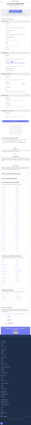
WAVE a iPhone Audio (19, 269)
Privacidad (2, 410)
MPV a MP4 (3, 206)
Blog (1, 408)
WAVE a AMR (17, 280)
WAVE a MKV (17, 264)
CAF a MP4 (3, 244)
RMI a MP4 (17, 248)
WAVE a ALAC (4, 280)
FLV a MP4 (3, 215)
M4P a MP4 (3, 250)
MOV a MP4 (17, 213)
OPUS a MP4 (4, 239)
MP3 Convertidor (3, 350)
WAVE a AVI (3, 262)
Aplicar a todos (14, 121)
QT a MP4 (17, 193)
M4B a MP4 (3, 237)
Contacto (2, 413)
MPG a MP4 (17, 195)
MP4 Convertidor (4, 186)
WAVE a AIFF (3, 284)
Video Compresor (4, 296)
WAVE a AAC (17, 282)
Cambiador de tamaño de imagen (5, 394)
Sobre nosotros (3, 407)
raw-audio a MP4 (18, 233)
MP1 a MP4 (17, 244)
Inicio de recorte (7, 97)
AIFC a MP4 (3, 246)
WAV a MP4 (3, 228)
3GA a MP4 (17, 250)
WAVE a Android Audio (19, 271)
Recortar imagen (3, 395)
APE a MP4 (17, 237)
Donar (1, 409)
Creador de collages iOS (4, 402)
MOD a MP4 (17, 191)
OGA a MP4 (17, 235)
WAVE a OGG (17, 273)
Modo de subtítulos (7, 87)
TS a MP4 (17, 204)
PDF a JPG (2, 360)
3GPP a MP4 (3, 197)
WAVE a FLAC (17, 275)
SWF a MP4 (3, 191)
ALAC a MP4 (17, 226)
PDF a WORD (2, 368)
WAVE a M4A (4, 275)
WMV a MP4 (17, 215)
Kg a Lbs (2, 386)
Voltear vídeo (7, 47)
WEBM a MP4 (17, 217)
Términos (2, 411)
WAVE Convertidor (4, 260)
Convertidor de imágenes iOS (4, 405)
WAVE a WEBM (4, 264)
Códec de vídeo (7, 23)
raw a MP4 (17, 246)
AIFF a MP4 (17, 222)
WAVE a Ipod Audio (4, 271)
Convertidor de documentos (4, 372)
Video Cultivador (4, 298)
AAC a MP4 (3, 224)
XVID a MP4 (3, 208)
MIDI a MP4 (3, 248)
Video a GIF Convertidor (5, 294)
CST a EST (2, 379)
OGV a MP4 (3, 222)
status (1, 414)
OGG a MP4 (3, 233)
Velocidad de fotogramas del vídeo (9, 37)
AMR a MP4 (3, 226)
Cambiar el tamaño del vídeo (9, 30)
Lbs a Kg (2, 384)
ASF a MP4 (17, 202)
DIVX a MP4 (17, 197)
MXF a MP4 (17, 208)
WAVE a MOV (4, 269)
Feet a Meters (2, 387)
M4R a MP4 (17, 239)
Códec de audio (7, 55)
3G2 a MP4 (3, 204)
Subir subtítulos (7, 82)
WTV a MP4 (17, 206)
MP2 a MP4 (3, 235)
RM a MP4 (3, 195)
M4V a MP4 (3, 193)
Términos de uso (26, 14)
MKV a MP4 (3, 217)
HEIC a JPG (2, 361)
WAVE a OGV (17, 260)
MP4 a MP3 (2, 352)
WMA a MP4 (17, 228)
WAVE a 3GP (17, 262)
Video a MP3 (17, 294)
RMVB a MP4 (4, 202)
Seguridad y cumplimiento (4, 412)
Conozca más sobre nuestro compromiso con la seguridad (15, 313)
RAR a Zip (2, 376)
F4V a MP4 (3, 213)
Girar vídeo (6, 42)
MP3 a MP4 (17, 224)
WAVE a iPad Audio (4, 273)
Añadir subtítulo (7, 76)
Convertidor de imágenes (4, 364)
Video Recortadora (18, 296)
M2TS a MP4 (17, 186)
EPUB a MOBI (2, 371)
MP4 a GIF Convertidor (19, 298)
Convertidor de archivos (4, 380)
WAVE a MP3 (3, 282)
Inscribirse (17, 13)
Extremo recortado (7, 103)
